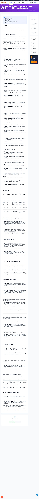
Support (35, 2)
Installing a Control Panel (5, 4)
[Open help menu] (2, 497)
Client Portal (37, 0)
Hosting (14, 2)
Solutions (31, 2)
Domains (23, 2)
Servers (19, 2)
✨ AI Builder (10, 2)
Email (27, 2)
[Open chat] (37, 494)
